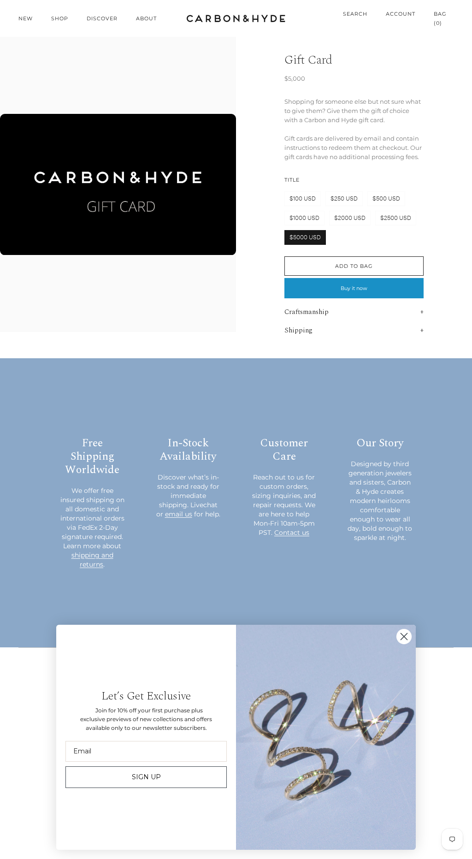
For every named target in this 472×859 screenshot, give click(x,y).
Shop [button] (59, 18)
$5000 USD (305, 237)
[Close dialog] (404, 636)
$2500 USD (395, 218)
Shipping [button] (298, 330)
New (25, 18)
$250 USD (344, 198)
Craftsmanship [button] (306, 312)
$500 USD (386, 198)
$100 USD (302, 198)
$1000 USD (304, 218)
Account (400, 14)
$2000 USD (350, 218)
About (146, 18)
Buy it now (354, 288)
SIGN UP (146, 777)
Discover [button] (102, 18)
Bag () (440, 18)
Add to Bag (354, 266)
